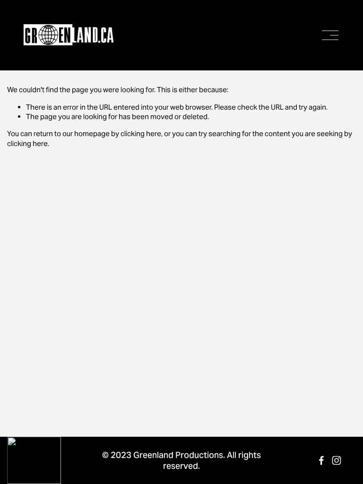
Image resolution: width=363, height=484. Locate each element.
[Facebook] (321, 460)
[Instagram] (336, 460)
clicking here (141, 133)
